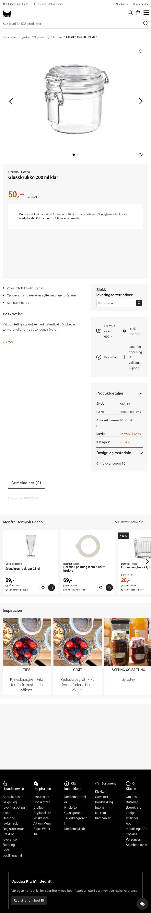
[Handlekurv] (138, 13)
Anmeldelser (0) (26, 482)
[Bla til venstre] (11, 101)
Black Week (41, 828)
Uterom (100, 812)
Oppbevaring (42, 37)
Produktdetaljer (109, 393)
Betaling (9, 844)
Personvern (134, 839)
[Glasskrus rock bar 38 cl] (30, 546)
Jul (35, 834)
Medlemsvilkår (74, 828)
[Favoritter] (43, 587)
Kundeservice (140, 4)
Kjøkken (25, 37)
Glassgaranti (73, 812)
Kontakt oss (11, 796)
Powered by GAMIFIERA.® (23, 498)
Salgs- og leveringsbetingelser (14, 807)
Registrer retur (13, 828)
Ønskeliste (41, 818)
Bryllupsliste (42, 812)
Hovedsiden (10, 37)
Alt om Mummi (43, 823)
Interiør (100, 807)
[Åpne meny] (146, 13)
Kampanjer (102, 818)
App (128, 823)
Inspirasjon (41, 796)
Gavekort (101, 796)
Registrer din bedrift (29, 900)
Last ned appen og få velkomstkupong (135, 357)
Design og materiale (113, 453)
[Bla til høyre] (140, 101)
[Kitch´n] (7, 12)
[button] (141, 155)
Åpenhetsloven (136, 844)
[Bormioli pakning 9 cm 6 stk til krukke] (88, 546)
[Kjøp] (51, 587)
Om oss (131, 796)
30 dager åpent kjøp (17, 4)
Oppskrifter (41, 802)
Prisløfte (110, 357)
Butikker (132, 802)
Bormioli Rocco (19, 172)
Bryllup (38, 807)
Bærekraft (133, 807)
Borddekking (104, 802)
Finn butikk (122, 4)
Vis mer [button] (8, 341)
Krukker (58, 37)
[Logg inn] (130, 13)
